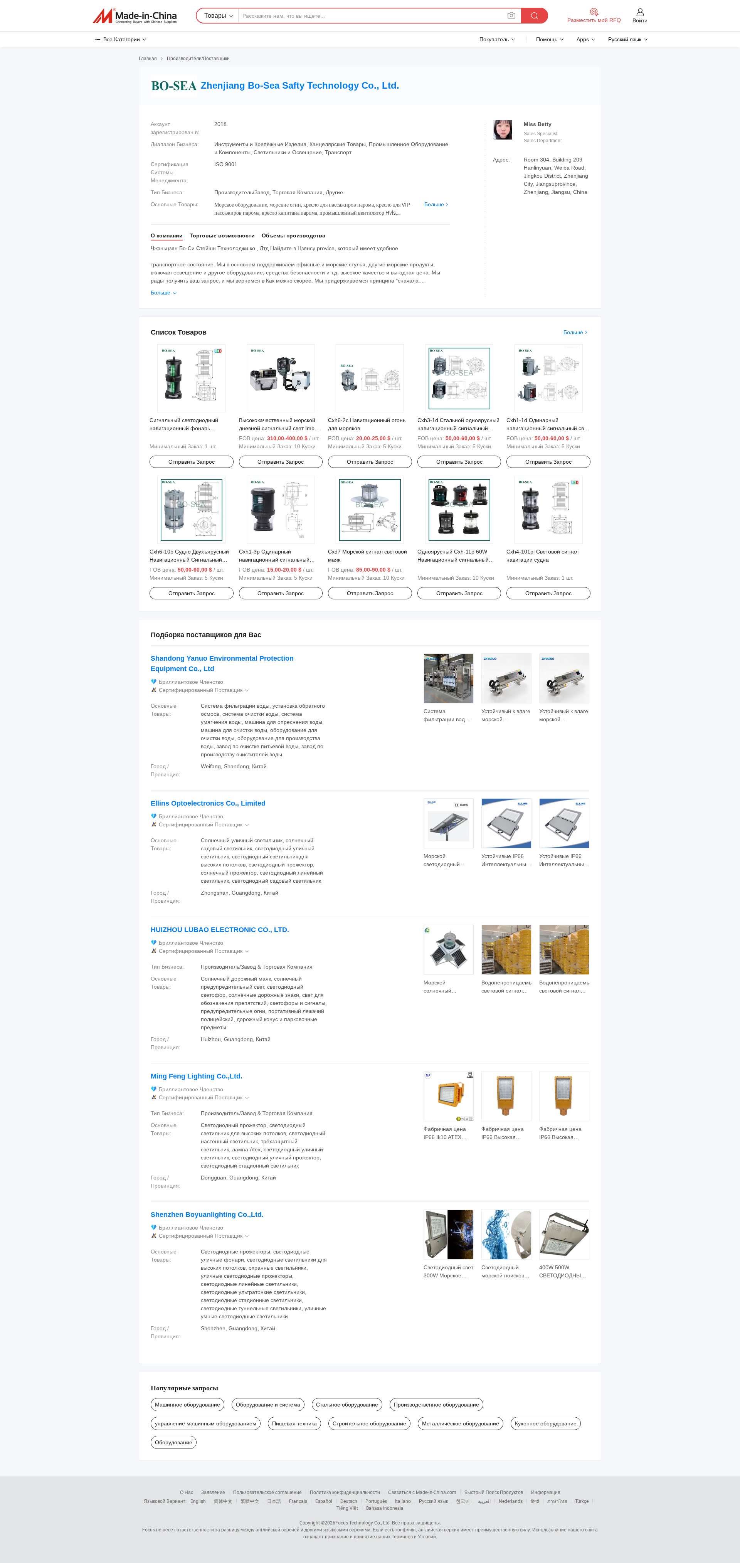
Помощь (546, 39)
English (198, 1501)
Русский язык (433, 1501)
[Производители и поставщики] (134, 16)
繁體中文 (249, 1501)
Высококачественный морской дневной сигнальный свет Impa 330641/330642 (278, 428)
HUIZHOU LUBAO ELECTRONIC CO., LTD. (220, 930)
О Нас (186, 1492)
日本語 (274, 1501)
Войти (640, 20)
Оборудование (173, 1442)
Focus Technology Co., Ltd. (363, 1522)
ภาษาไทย (557, 1501)
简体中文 (223, 1501)
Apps (583, 39)
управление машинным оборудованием (205, 1423)
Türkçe (582, 1501)
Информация (545, 1492)
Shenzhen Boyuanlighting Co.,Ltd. (207, 1214)
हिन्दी (535, 1501)
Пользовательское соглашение (267, 1492)
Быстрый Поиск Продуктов (493, 1492)
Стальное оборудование (347, 1404)
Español (323, 1501)
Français (298, 1501)
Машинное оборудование (187, 1404)
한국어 (463, 1501)
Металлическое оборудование (460, 1423)
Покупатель (494, 39)
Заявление (213, 1492)
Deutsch (348, 1501)
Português (376, 1501)
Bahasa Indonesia (385, 1508)
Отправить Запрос (191, 462)
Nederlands (511, 1501)
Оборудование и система (268, 1404)
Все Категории (121, 39)
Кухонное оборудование (546, 1423)
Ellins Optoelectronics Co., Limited (208, 803)
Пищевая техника (294, 1423)
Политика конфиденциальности (345, 1492)
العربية (484, 1501)
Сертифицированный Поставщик (204, 690)
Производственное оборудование (436, 1404)
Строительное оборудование (369, 1423)
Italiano (403, 1501)
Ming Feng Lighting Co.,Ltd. (196, 1076)
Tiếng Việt (347, 1508)
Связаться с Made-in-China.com (422, 1492)
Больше (434, 204)
